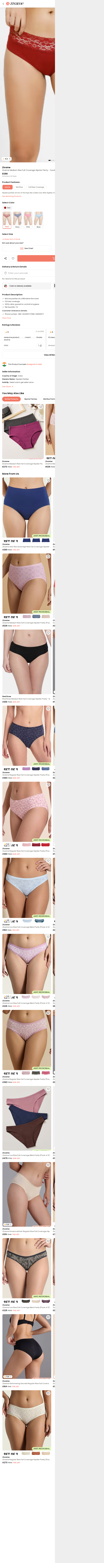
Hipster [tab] (7, 187)
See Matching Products (11, 196)
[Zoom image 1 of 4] (52, 84)
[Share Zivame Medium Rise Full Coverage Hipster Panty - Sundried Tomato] (5, 258)
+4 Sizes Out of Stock (11, 239)
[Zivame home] (15, 4)
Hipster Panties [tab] (30, 399)
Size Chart (29, 248)
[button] (3, 3)
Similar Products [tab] (11, 399)
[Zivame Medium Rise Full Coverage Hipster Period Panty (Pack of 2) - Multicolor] (23, 431)
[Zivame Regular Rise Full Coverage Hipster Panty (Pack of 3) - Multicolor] (26, 738)
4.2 (6, 159)
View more (6, 318)
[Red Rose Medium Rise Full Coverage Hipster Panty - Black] (26, 662)
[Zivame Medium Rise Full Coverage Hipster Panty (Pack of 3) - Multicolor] (26, 585)
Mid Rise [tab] (19, 187)
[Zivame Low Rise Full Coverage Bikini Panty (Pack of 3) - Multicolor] (26, 1118)
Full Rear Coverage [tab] (36, 187)
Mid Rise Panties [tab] (50, 399)
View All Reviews (52, 355)
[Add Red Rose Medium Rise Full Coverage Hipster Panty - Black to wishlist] (48, 632)
